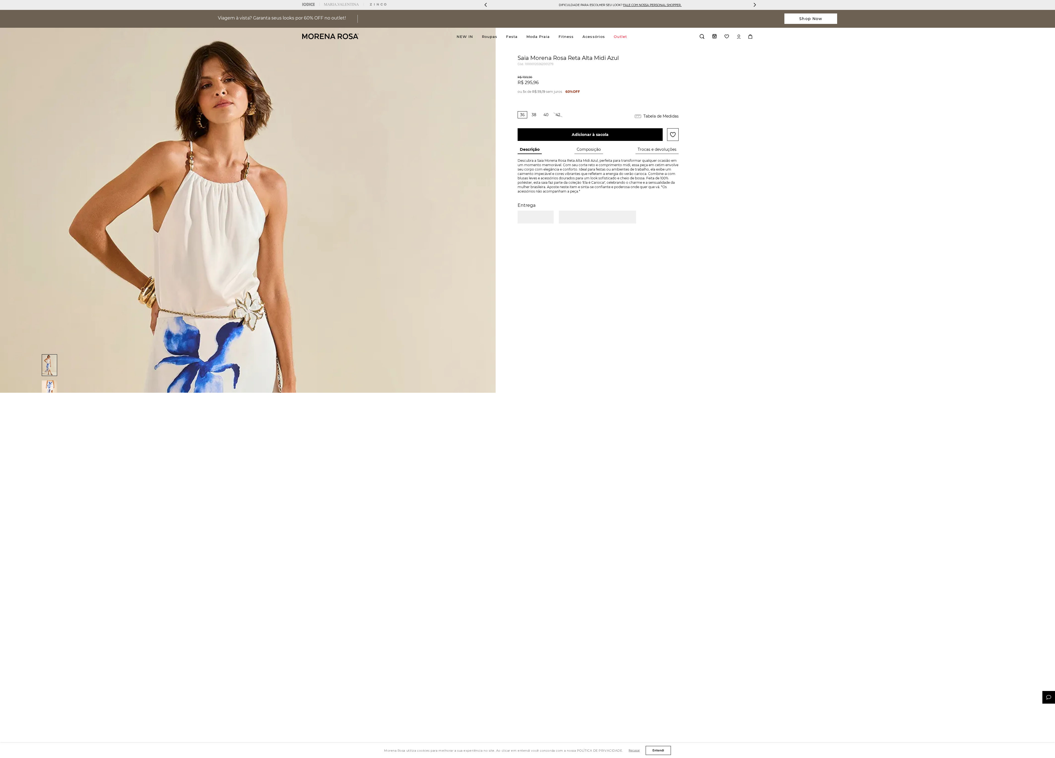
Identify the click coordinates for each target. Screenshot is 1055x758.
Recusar (634, 750)
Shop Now (810, 18)
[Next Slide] (754, 5)
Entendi (658, 750)
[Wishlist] (726, 36)
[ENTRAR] (739, 36)
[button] (522, 114)
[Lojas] (714, 36)
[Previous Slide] (485, 5)
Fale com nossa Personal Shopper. (652, 4)
